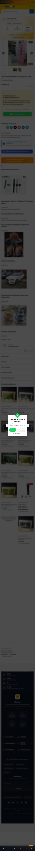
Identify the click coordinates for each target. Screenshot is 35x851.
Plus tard (21, 430)
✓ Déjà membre (17, 433)
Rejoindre (13, 430)
